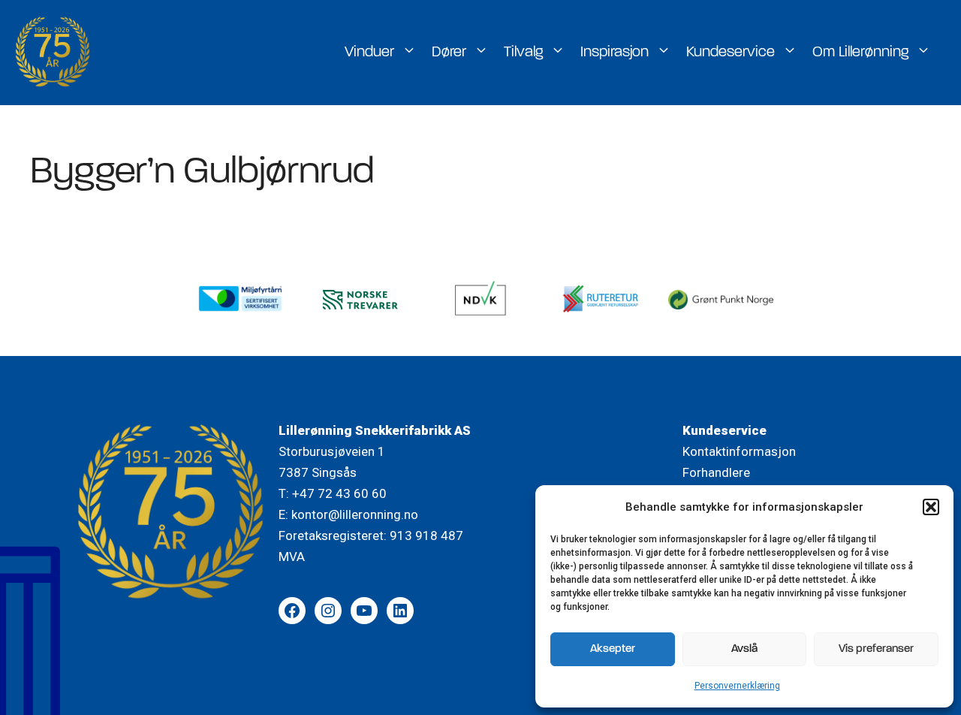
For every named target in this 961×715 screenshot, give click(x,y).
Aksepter (612, 649)
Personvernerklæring (737, 685)
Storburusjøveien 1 (332, 451)
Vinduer (369, 52)
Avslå (744, 649)
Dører (449, 52)
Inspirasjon (614, 52)
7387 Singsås (318, 472)
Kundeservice (730, 52)
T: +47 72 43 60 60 (333, 493)
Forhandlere (716, 472)
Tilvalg (523, 52)
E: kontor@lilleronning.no (348, 514)
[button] (930, 506)
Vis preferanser (876, 649)
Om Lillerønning (860, 52)
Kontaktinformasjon (739, 451)
